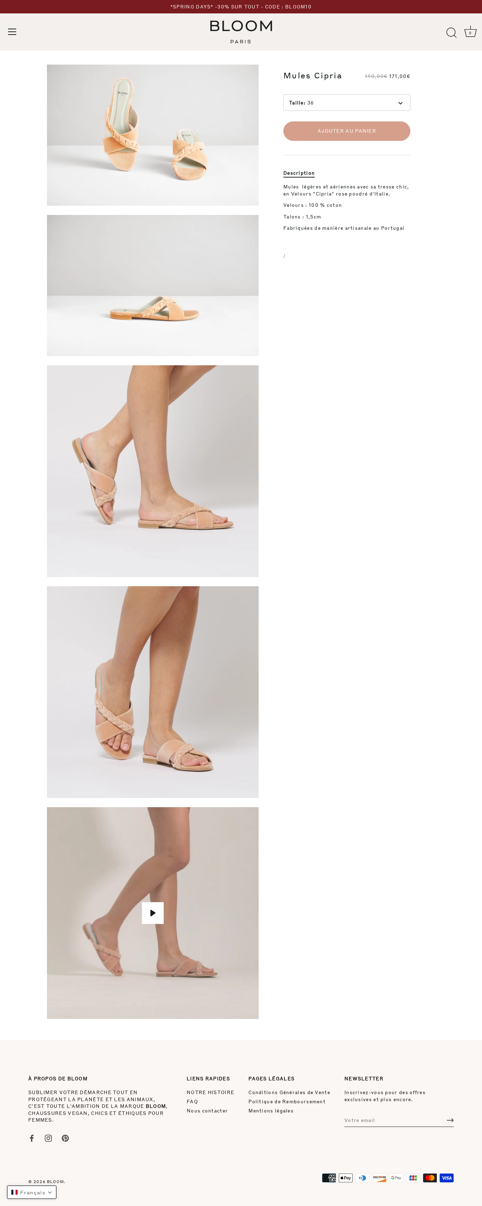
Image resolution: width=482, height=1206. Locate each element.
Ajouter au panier (347, 131)
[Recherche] (451, 33)
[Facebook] (31, 1137)
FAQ (192, 1101)
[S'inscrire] (450, 1120)
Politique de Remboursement (287, 1101)
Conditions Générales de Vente (289, 1092)
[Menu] (12, 32)
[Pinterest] (65, 1137)
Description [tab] (299, 173)
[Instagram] (48, 1137)
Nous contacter (207, 1111)
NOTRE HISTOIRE (210, 1092)
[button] (31, 1192)
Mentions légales (271, 1111)
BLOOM (55, 1181)
